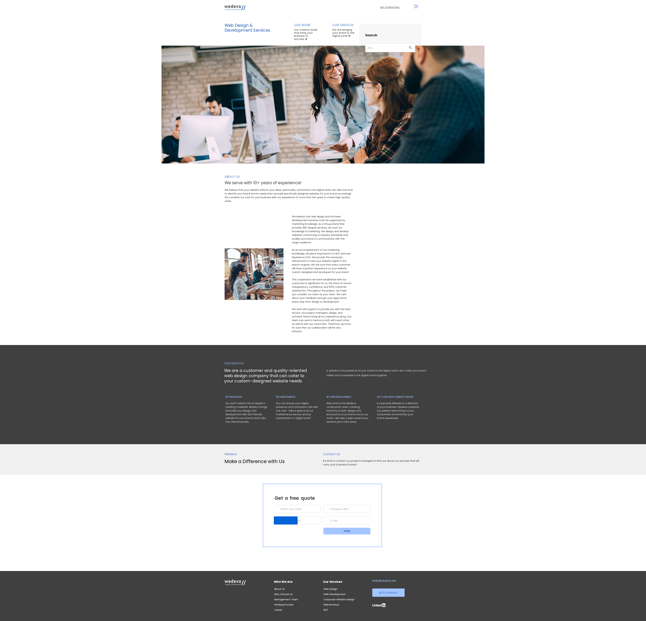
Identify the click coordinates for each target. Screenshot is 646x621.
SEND (347, 531)
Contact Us (331, 454)
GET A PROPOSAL (390, 7)
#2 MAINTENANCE (285, 397)
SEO (326, 610)
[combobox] (286, 520)
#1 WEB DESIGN (233, 397)
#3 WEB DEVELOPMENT (338, 397)
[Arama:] (390, 48)
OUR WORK (302, 25)
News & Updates (376, 87)
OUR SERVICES (343, 25)
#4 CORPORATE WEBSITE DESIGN (395, 397)
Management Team (286, 599)
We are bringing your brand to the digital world (343, 33)
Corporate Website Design (339, 599)
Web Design (330, 589)
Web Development (335, 594)
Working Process (283, 604)
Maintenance (331, 604)
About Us (279, 589)
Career (278, 610)
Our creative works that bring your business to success (306, 34)
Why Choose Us (283, 594)
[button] (388, 593)
